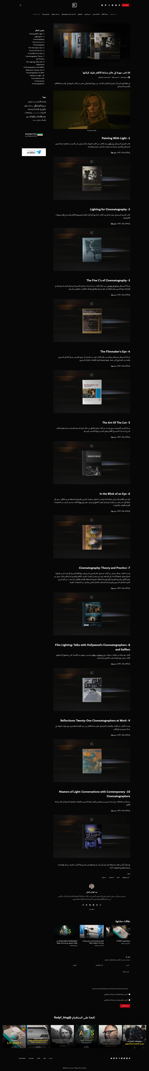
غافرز (93, 655)
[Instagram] (112, 5)
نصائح (104, 877)
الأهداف (38, 1058)
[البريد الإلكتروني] (111, 1058)
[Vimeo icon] (83, 905)
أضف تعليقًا (125, 972)
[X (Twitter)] (102, 5)
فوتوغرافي (80, 14)
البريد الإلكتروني (99, 965)
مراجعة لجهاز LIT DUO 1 (123, 941)
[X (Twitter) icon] (93, 905)
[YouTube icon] (86, 905)
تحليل (30, 101)
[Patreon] (105, 5)
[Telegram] (109, 5)
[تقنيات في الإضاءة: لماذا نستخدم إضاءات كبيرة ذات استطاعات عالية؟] (92, 931)
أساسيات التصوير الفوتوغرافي (69, 14)
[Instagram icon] (90, 905)
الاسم (127, 965)
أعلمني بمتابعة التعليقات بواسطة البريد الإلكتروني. (116, 994)
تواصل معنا (125, 5)
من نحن (50, 1058)
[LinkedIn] (114, 1058)
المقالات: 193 (91, 909)
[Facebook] (119, 5)
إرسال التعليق (125, 1006)
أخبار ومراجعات (36, 14)
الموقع (74, 965)
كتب (117, 877)
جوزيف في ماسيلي (113, 286)
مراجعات (111, 877)
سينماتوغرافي (113, 14)
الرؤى (44, 1058)
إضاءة (43, 101)
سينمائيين (99, 655)
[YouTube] (116, 5)
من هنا (113, 223)
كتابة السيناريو (96, 14)
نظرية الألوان (35, 120)
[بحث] (20, 5)
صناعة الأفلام (105, 14)
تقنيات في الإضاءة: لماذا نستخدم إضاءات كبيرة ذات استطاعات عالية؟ (93, 942)
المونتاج (34, 102)
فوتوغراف (31, 109)
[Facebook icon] (100, 905)
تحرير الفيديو (88, 14)
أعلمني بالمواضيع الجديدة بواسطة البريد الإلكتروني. (116, 1000)
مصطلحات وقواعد (37, 116)
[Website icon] (97, 905)
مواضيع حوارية (45, 14)
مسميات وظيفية (56, 14)
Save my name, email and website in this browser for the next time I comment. (110, 989)
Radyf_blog (61, 1017)
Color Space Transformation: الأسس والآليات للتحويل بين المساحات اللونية (66, 942)
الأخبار (39, 101)
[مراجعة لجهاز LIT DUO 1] (118, 931)
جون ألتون (111, 143)
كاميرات (43, 112)
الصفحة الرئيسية (22, 1058)
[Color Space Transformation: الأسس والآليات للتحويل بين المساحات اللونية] (65, 931)
